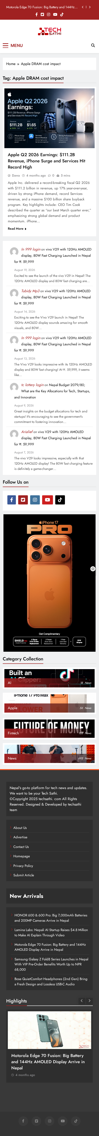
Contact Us (21, 846)
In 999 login (30, 249)
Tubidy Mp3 (30, 291)
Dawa (16, 175)
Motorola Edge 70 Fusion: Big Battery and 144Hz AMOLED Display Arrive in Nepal (40, 7)
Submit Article (23, 875)
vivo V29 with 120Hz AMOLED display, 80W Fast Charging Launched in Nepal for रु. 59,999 (52, 255)
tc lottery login (32, 384)
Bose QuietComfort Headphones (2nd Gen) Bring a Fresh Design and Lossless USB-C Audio (51, 981)
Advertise (20, 837)
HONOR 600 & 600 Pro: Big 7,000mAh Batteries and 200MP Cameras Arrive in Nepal (51, 918)
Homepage (21, 856)
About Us (20, 827)
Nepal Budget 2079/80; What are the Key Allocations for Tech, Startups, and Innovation (52, 391)
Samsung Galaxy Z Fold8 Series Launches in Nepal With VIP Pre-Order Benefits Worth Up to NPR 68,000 (51, 964)
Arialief (26, 431)
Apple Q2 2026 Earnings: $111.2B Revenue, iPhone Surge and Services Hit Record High (46, 161)
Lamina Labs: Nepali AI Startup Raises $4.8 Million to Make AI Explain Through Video (51, 932)
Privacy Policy (23, 865)
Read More (15, 228)
